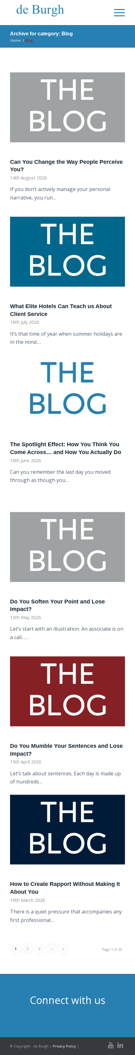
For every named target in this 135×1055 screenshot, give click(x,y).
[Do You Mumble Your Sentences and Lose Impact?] (67, 694)
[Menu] (116, 12)
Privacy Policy (64, 1046)
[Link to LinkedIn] (120, 1045)
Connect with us (67, 1000)
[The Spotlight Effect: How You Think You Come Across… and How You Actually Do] (67, 392)
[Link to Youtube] (111, 1045)
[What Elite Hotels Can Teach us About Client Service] (67, 254)
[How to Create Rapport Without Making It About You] (67, 832)
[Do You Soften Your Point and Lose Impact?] (67, 549)
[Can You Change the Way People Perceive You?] (67, 110)
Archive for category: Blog (41, 33)
